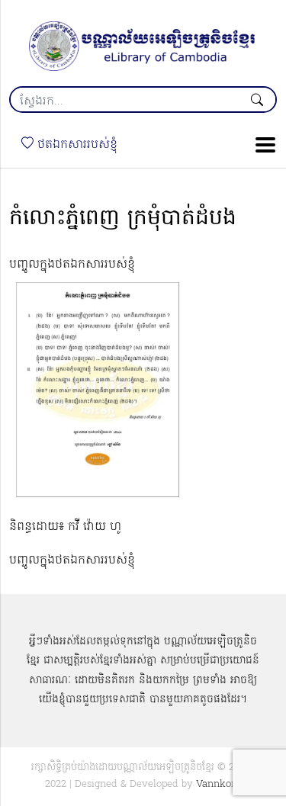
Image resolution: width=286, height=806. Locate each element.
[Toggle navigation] (261, 144)
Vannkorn (218, 784)
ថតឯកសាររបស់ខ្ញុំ (75, 145)
